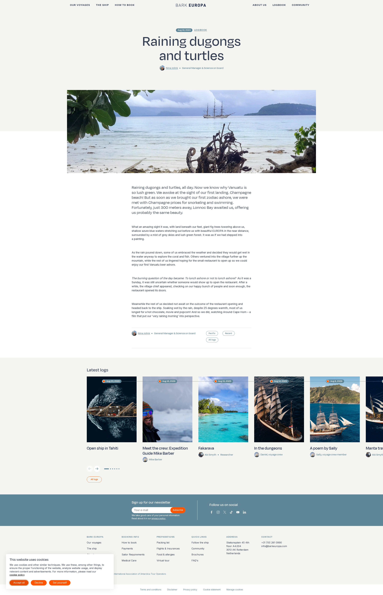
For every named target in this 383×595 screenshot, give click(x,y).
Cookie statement (212, 589)
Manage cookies (235, 589)
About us (260, 5)
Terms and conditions (150, 589)
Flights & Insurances (168, 548)
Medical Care (129, 560)
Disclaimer (172, 589)
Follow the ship (200, 542)
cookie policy (17, 574)
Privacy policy (190, 589)
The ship (102, 5)
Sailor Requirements (133, 554)
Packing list (163, 542)
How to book (125, 5)
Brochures (198, 554)
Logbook (279, 5)
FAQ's (195, 560)
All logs (212, 339)
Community (300, 5)
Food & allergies (166, 554)
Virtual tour (163, 560)
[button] (97, 469)
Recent (228, 333)
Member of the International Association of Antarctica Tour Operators (132, 574)
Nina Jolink (172, 68)
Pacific (212, 333)
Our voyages (80, 5)
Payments (127, 548)
